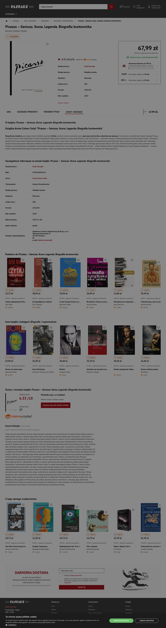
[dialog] (83, 620)
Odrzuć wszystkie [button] (147, 621)
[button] (55, 625)
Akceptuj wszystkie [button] (121, 621)
